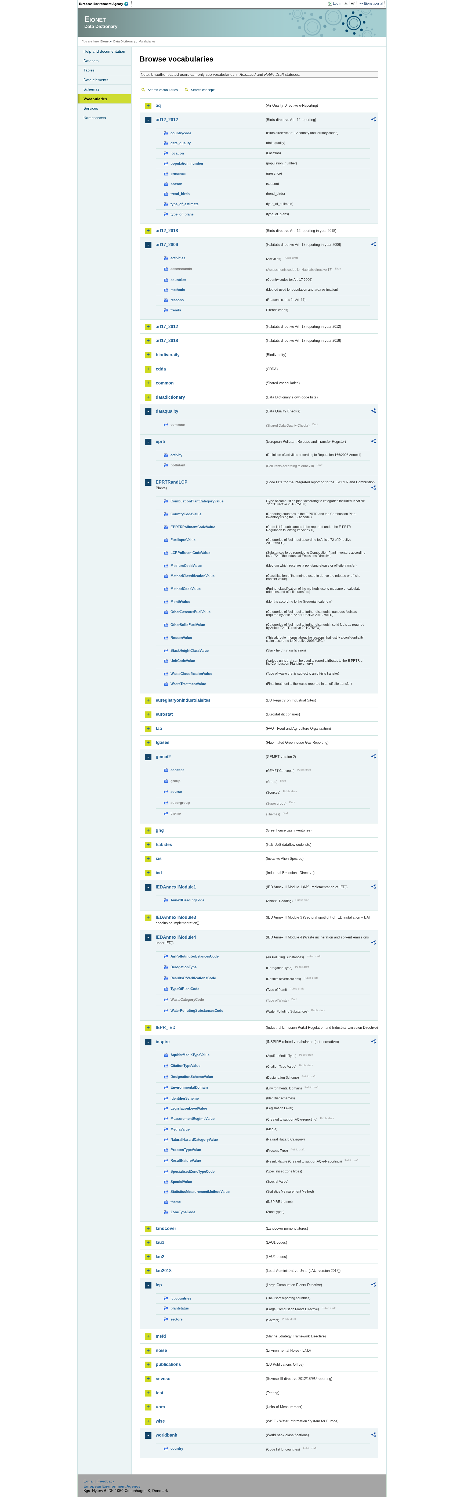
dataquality (167, 411)
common (165, 383)
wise (160, 1421)
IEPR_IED (166, 1027)
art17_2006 (167, 244)
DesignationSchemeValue (192, 1077)
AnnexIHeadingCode (187, 900)
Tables (89, 70)
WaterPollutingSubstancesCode (197, 1011)
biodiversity (168, 354)
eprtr (160, 441)
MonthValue (180, 602)
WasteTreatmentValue (188, 684)
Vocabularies (95, 99)
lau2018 (164, 1270)
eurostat (164, 714)
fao (159, 728)
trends (176, 310)
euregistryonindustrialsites (183, 700)
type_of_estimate (184, 204)
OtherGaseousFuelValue (191, 612)
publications (168, 1364)
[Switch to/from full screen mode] (354, 3)
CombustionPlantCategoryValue (197, 501)
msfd (161, 1336)
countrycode (181, 133)
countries (178, 280)
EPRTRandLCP (171, 482)
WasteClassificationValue (191, 674)
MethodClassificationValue (193, 576)
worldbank (166, 1435)
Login (337, 3)
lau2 (160, 1256)
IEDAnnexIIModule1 (176, 887)
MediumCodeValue (186, 566)
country (177, 1448)
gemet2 (163, 756)
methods (178, 290)
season (176, 184)
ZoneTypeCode (183, 1212)
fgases (162, 742)
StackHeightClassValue (190, 651)
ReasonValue (181, 638)
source (176, 792)
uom (160, 1407)
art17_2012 (167, 326)
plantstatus (180, 1308)
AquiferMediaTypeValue (190, 1055)
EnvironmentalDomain (189, 1087)
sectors (177, 1319)
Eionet (105, 41)
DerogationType (184, 967)
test (159, 1393)
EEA (105, 3)
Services (91, 108)
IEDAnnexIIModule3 (176, 917)
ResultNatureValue (186, 1160)
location (177, 153)
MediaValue (180, 1129)
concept (177, 770)
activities (178, 258)
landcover (166, 1228)
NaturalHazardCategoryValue (194, 1140)
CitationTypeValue (185, 1066)
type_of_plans (182, 214)
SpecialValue (181, 1182)
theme (176, 1202)
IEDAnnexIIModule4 (176, 937)
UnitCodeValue (183, 661)
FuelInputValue (183, 540)
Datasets (91, 61)
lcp (159, 1285)
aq (158, 105)
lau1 (160, 1242)
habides (164, 844)
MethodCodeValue (186, 589)
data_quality (181, 143)
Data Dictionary (124, 41)
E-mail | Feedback (99, 1481)
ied (159, 872)
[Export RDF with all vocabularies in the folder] (373, 120)
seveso (163, 1378)
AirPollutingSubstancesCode (195, 956)
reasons (177, 300)
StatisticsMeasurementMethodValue (200, 1192)
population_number (187, 163)
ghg (160, 830)
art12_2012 (167, 119)
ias (159, 858)
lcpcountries (181, 1298)
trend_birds (180, 194)
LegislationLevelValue (189, 1108)
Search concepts (203, 90)
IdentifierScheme (185, 1098)
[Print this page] (347, 3)
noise (161, 1350)
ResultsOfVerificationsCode (193, 978)
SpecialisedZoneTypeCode (193, 1171)
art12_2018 (167, 230)
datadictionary (170, 397)
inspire (163, 1041)
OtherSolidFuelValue (188, 625)
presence (178, 174)
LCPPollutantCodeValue (190, 553)
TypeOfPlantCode (185, 989)
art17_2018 (167, 340)
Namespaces (95, 118)
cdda (161, 369)
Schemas (91, 89)
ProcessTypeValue (186, 1150)
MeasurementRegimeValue (193, 1119)
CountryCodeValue (186, 514)
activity (176, 455)
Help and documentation (104, 51)
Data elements (96, 80)
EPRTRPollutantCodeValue (193, 527)
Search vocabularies (163, 90)
